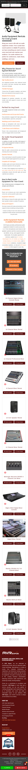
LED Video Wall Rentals (8, 703)
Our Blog (4, 718)
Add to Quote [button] (9, 304)
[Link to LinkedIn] (18, 754)
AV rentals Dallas (16, 241)
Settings (24, 5)
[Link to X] (14, 754)
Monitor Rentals (6, 709)
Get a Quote (21, 767)
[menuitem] (6, 761)
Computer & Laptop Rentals (8, 713)
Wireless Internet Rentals (8, 711)
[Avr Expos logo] (10, 653)
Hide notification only (15, 5)
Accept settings (6, 5)
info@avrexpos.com (7, 729)
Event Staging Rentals (7, 715)
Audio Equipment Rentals (8, 705)
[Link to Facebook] (10, 754)
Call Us (7, 767)
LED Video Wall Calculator (9, 720)
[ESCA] (8, 743)
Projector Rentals (6, 707)
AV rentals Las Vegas (17, 239)
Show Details (20, 304)
